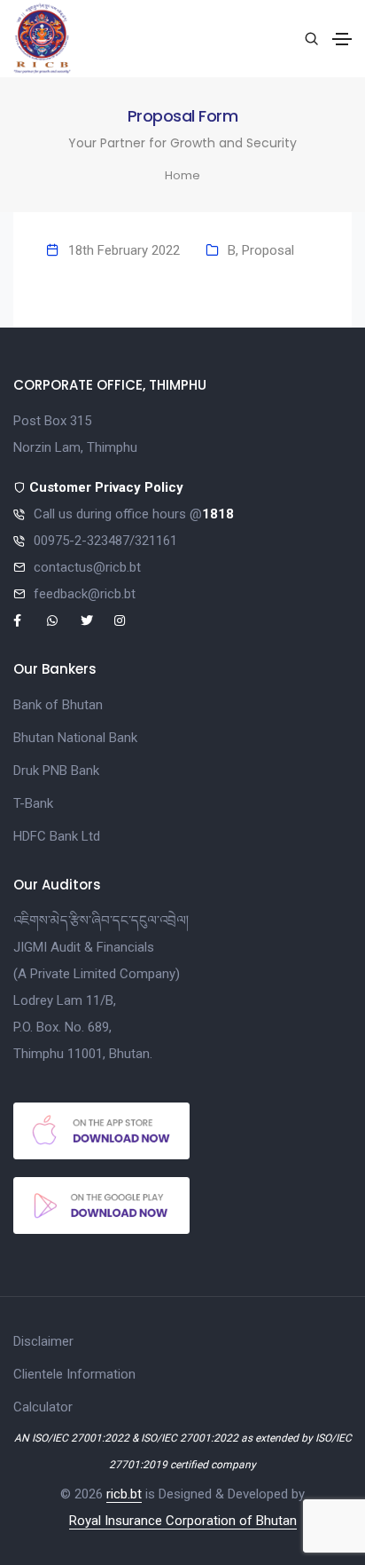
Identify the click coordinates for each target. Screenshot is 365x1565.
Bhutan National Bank (75, 738)
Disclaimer (43, 1341)
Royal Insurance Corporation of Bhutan (183, 1521)
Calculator (43, 1407)
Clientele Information (74, 1374)
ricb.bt (124, 1494)
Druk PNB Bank (56, 771)
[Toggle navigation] (342, 39)
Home (182, 175)
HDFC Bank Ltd (56, 836)
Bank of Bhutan (58, 705)
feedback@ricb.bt (85, 594)
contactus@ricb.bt (87, 567)
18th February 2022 (124, 250)
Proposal (268, 250)
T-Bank (33, 803)
